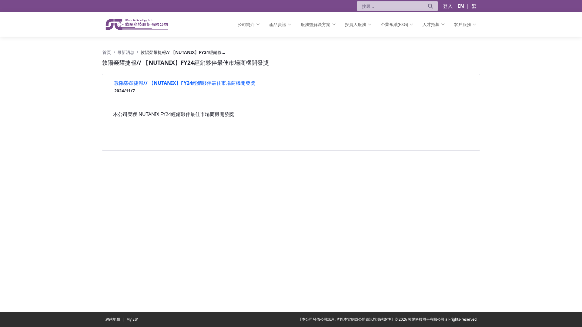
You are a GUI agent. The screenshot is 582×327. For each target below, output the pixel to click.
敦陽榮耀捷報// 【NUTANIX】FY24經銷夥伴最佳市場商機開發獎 (184, 83)
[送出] (430, 6)
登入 (448, 6)
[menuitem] (249, 24)
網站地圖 (113, 319)
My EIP (132, 319)
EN (460, 6)
